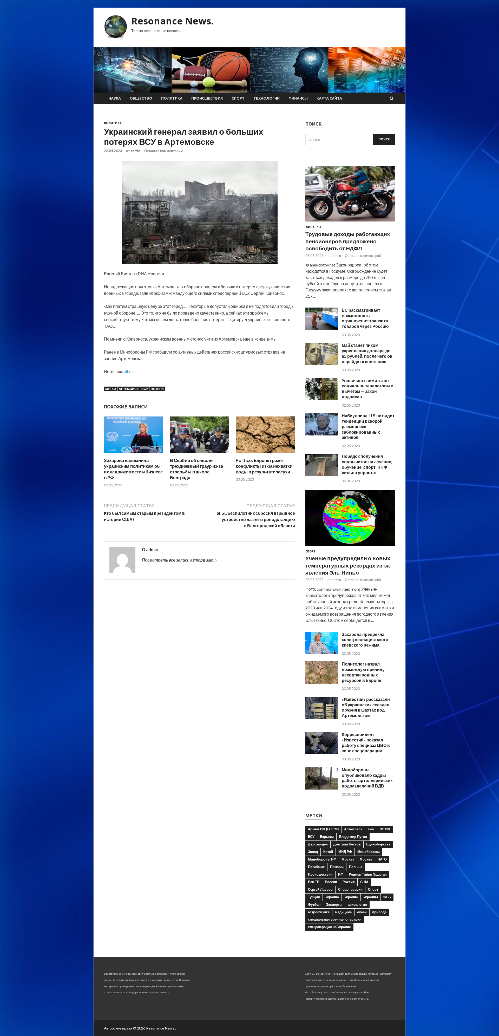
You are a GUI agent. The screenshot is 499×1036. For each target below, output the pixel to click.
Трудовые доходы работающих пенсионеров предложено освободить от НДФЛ (347, 241)
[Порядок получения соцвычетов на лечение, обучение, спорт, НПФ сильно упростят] (321, 474)
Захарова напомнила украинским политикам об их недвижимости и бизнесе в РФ (133, 469)
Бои (371, 829)
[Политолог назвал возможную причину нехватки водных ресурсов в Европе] (321, 682)
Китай (328, 852)
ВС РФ (385, 829)
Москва (348, 859)
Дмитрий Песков (347, 844)
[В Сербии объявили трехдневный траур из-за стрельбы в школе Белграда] (199, 454)
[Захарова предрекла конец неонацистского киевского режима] (321, 652)
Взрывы (327, 837)
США (364, 882)
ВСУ (144, 389)
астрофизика (319, 912)
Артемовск (129, 389)
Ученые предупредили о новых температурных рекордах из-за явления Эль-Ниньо (347, 565)
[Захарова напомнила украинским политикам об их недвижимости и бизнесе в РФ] (133, 454)
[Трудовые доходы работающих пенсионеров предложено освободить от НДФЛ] (350, 222)
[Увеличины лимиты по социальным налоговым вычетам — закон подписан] (321, 398)
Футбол (314, 904)
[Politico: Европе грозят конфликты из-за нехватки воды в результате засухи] (265, 454)
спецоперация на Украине (329, 927)
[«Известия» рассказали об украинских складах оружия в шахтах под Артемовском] (321, 717)
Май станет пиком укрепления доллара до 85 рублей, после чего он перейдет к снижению (367, 353)
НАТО (382, 859)
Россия (349, 882)
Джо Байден (318, 844)
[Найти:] (350, 139)
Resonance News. (172, 21)
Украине (351, 897)
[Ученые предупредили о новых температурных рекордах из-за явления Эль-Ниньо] (350, 546)
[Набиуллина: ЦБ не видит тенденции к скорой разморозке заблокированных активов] (321, 433)
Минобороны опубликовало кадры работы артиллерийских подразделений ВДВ (367, 777)
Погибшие (316, 867)
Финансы (298, 98)
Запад (313, 852)
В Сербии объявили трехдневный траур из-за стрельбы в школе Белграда (196, 469)
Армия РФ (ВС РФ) (323, 829)
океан (362, 912)
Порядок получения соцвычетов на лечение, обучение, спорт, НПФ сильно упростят (367, 464)
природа (379, 912)
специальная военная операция (335, 919)
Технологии (266, 98)
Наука (114, 98)
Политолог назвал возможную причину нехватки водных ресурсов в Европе (363, 671)
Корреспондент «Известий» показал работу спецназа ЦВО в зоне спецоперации (366, 742)
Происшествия (207, 98)
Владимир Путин (353, 837)
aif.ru (128, 371)
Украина (332, 897)
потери (157, 389)
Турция (314, 897)
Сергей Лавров (320, 889)
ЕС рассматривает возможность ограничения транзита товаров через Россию (365, 318)
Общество (141, 98)
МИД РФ (345, 852)
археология (357, 904)
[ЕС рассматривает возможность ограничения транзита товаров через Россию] (321, 328)
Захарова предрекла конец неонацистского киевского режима (365, 640)
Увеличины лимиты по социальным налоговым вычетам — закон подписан (367, 388)
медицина (343, 912)
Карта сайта (329, 98)
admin (135, 151)
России (331, 882)
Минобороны (368, 852)
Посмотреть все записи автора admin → (181, 559)
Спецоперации (350, 889)
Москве (366, 859)
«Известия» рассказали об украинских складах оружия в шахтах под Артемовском (366, 707)
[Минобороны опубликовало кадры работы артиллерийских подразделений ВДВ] (321, 787)
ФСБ (387, 897)
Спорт (238, 98)
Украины (370, 897)
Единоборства (378, 844)
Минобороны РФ (322, 859)
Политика (171, 98)
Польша (355, 867)
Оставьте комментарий (163, 151)
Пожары (337, 867)
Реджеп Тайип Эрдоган (368, 874)
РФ (340, 874)
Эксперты (334, 904)
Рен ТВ (313, 882)
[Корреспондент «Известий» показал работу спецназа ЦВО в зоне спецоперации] (321, 752)
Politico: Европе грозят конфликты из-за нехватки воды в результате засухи (264, 466)
